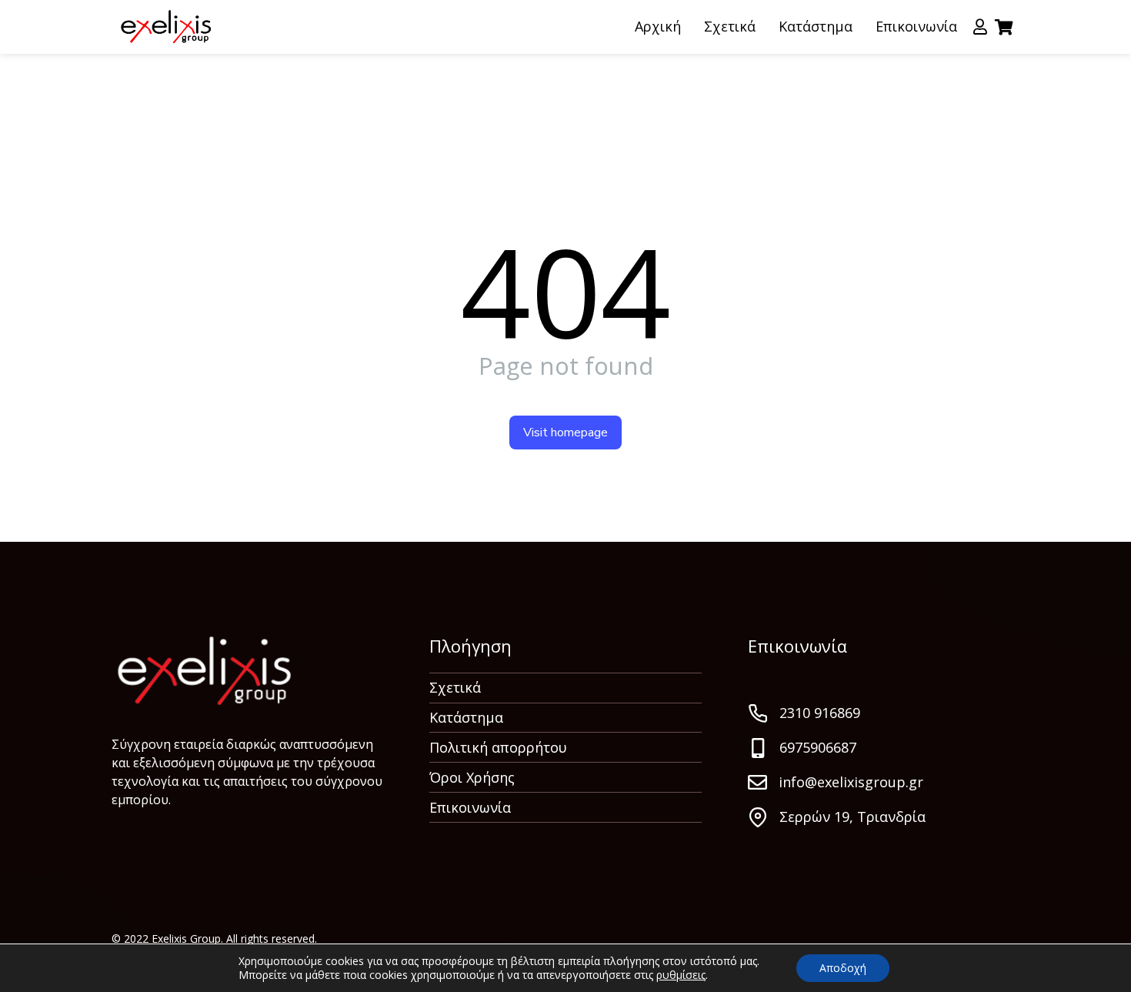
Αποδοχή (842, 967)
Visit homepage (565, 432)
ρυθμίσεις (681, 975)
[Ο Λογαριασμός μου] (980, 27)
